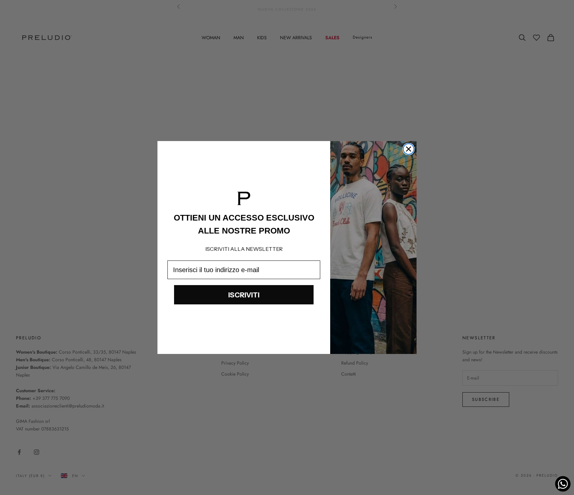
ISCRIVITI (243, 295)
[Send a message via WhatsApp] (563, 484)
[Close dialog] (408, 149)
